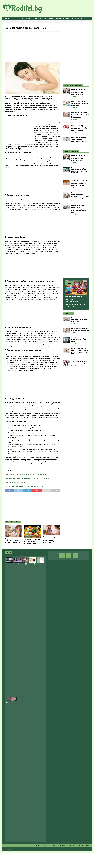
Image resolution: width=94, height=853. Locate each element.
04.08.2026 (75, 107)
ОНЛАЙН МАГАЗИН (77, 18)
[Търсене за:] (80, 21)
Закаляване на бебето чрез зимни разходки (79, 362)
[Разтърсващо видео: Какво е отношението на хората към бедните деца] (13, 699)
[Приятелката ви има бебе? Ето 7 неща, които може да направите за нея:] (66, 350)
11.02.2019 (75, 356)
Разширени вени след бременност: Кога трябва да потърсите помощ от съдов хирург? (80, 115)
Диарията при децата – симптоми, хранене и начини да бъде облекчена (51, 540)
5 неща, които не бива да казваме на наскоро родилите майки (26, 474)
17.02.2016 (10, 33)
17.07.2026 (75, 132)
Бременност (8, 18)
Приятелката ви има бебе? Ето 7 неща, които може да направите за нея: (79, 351)
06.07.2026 (75, 175)
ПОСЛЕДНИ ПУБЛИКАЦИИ (72, 85)
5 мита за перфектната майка (15, 482)
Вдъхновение (37, 18)
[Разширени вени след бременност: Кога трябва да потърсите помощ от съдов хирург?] (66, 114)
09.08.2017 (75, 323)
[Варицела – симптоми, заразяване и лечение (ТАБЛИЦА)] (66, 319)
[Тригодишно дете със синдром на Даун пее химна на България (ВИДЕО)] (21, 632)
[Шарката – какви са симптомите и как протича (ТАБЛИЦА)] (13, 531)
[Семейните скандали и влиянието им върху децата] (66, 340)
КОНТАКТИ (72, 845)
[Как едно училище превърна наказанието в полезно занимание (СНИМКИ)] (76, 287)
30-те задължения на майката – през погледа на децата (24, 486)
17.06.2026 (75, 200)
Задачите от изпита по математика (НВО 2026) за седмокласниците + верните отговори (79, 182)
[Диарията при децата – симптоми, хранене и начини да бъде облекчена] (51, 530)
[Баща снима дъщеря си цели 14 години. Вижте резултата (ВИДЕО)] (37, 632)
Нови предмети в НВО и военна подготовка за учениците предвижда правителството (79, 91)
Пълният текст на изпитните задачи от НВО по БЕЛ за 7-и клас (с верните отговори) (80, 195)
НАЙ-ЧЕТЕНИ (68, 314)
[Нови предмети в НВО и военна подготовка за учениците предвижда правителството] (66, 91)
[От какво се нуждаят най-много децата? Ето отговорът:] (18, 560)
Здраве (28, 18)
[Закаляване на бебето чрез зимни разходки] (66, 363)
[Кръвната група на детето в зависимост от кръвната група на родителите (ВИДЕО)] (40, 560)
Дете (21, 18)
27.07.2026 (75, 119)
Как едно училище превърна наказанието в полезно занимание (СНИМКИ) (75, 302)
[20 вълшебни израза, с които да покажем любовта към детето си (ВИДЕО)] (32, 560)
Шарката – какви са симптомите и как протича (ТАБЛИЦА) (12, 541)
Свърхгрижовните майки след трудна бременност (80, 329)
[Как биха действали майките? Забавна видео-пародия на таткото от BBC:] (29, 632)
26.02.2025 (75, 343)
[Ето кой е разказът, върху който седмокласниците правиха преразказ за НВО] (66, 207)
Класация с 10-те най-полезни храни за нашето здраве (32, 541)
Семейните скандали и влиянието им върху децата (79, 339)
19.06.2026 (75, 187)
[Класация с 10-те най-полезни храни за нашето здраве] (32, 531)
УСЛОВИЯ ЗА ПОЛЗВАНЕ (84, 845)
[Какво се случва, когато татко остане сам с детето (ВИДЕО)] (25, 560)
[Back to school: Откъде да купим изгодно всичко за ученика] (66, 103)
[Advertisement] (18, 47)
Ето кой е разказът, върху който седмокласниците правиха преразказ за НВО (79, 209)
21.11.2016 (75, 365)
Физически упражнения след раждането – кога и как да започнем (27, 478)
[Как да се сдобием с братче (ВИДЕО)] (9, 560)
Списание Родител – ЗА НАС (39, 845)
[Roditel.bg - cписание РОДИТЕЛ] (25, 12)
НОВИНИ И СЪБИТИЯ (71, 151)
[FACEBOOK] (62, 555)
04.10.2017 (75, 332)
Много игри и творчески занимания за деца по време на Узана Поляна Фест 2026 (79, 170)
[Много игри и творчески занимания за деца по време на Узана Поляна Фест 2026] (66, 169)
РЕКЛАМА (52, 845)
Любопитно (49, 18)
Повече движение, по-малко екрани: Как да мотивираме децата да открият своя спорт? (79, 127)
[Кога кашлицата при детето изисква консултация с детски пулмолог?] (66, 139)
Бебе (15, 18)
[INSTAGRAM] (68, 555)
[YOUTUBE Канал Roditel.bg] (75, 555)
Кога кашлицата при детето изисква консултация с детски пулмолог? (79, 140)
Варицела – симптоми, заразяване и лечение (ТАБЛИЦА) (79, 319)
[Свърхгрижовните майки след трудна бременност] (66, 330)
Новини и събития (62, 18)
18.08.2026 (75, 96)
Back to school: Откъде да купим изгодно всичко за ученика (80, 103)
